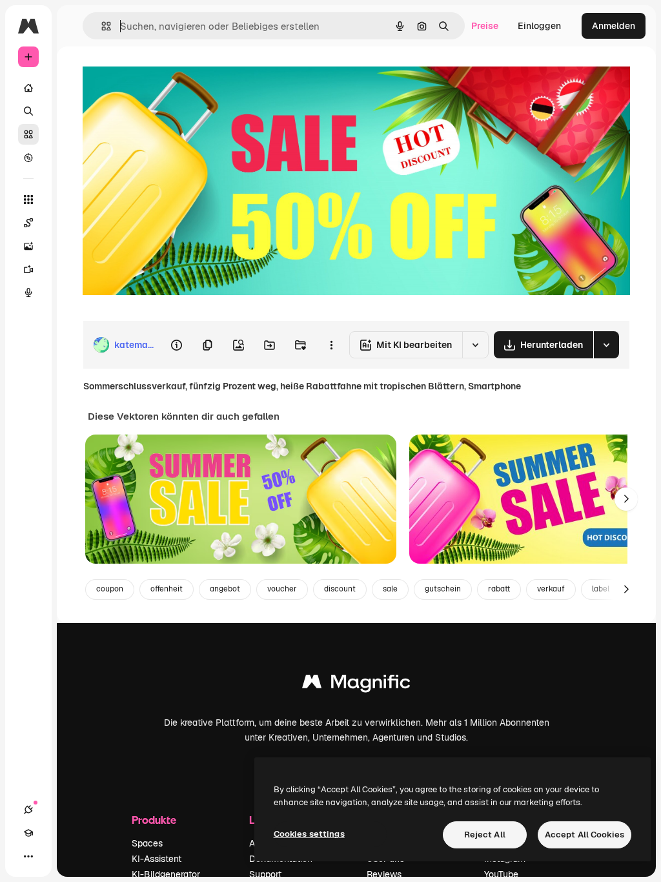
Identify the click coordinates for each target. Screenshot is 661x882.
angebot (225, 589)
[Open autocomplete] (101, 26)
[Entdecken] (28, 157)
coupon (109, 589)
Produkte (154, 819)
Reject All (484, 834)
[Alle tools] (28, 199)
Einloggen (539, 26)
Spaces (147, 843)
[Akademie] (28, 833)
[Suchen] (28, 111)
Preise (484, 26)
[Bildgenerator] (28, 246)
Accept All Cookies (584, 834)
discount (340, 589)
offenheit (166, 589)
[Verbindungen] (28, 809)
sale (390, 589)
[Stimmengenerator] (28, 292)
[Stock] (28, 134)
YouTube (501, 874)
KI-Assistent (156, 859)
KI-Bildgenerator (166, 874)
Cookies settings (309, 833)
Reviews (384, 874)
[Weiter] (626, 499)
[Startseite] (28, 87)
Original (165, 76)
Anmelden (613, 26)
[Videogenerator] (28, 269)
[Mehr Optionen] (331, 345)
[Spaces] (28, 222)
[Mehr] (28, 856)
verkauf (551, 589)
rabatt (499, 589)
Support (265, 874)
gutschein (443, 589)
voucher (282, 589)
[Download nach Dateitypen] (606, 344)
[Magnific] (356, 685)
